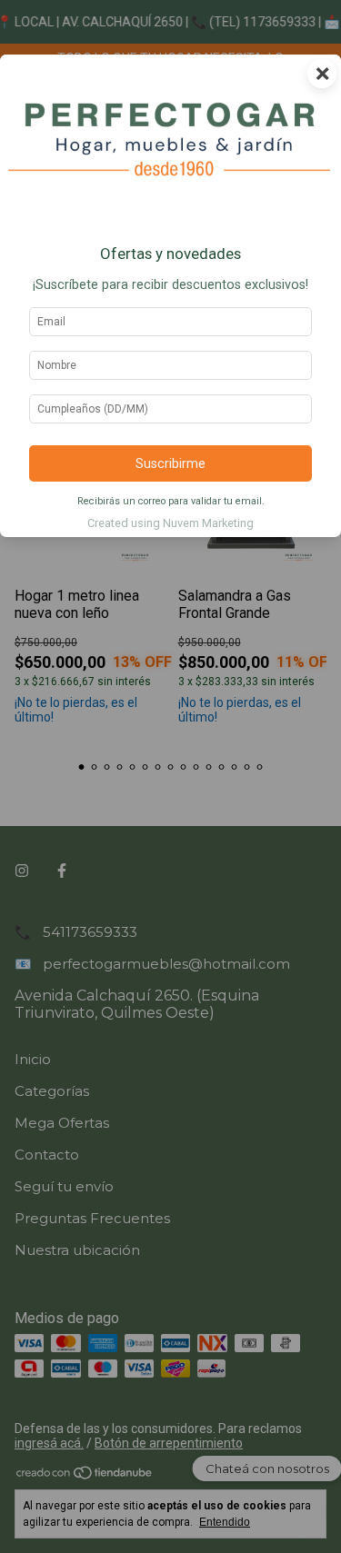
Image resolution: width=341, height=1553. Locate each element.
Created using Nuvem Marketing (170, 523)
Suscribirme (170, 464)
